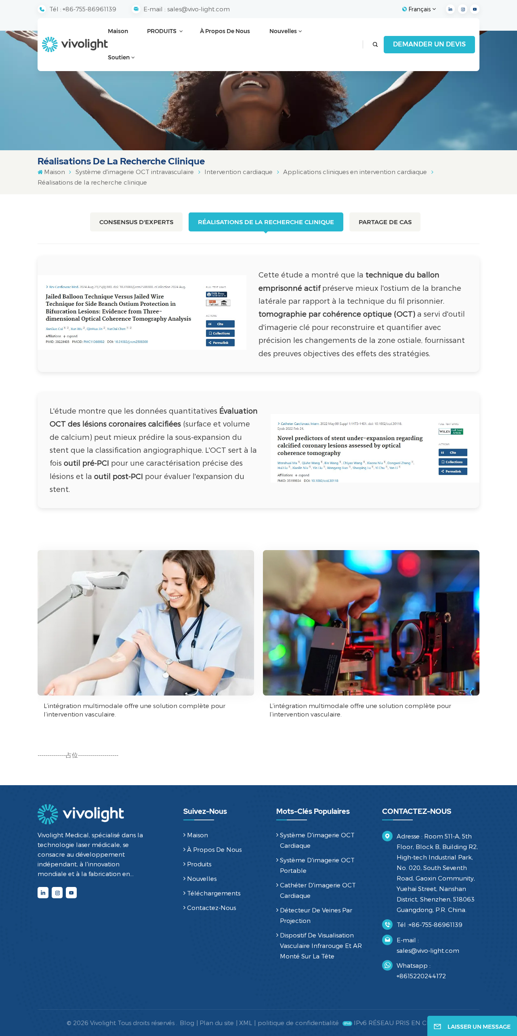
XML (245, 1022)
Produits (199, 864)
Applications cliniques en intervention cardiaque (355, 171)
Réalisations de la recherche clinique (266, 222)
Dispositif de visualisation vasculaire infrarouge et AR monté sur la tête (321, 945)
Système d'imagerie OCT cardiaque (317, 840)
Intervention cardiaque (238, 171)
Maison (118, 31)
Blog (187, 1022)
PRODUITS (162, 31)
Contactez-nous (211, 907)
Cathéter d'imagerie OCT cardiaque (318, 890)
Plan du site (217, 1022)
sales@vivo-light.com (198, 9)
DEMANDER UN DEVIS (429, 44)
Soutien (119, 57)
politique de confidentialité (298, 1022)
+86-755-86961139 (89, 9)
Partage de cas (385, 222)
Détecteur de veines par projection (316, 915)
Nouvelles (283, 31)
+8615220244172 (421, 975)
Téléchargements (213, 893)
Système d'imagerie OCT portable (317, 865)
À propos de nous (225, 31)
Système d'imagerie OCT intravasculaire (135, 171)
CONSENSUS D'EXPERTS (136, 222)
